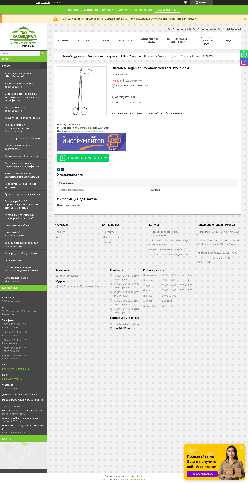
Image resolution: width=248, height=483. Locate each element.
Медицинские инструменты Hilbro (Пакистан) (21, 74)
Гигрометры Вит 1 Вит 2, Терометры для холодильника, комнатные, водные (22, 204)
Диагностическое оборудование (15, 109)
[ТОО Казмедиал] (23, 35)
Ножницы (149, 56)
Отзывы (108, 242)
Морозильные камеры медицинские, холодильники (21, 269)
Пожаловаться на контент (133, 479)
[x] (62, 170)
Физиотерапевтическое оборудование (19, 85)
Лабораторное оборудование (22, 138)
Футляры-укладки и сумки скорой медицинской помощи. (22, 175)
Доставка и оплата (149, 40)
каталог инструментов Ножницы (85, 131)
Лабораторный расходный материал (20, 185)
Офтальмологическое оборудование (17, 147)
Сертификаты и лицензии (178, 40)
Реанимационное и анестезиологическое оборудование (17, 128)
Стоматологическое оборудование (16, 279)
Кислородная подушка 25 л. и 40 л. (217, 252)
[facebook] (58, 170)
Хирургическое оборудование (22, 117)
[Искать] (43, 53)
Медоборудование (74, 56)
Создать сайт (43, 2)
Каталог (6, 65)
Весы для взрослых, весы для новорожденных (21, 244)
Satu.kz (140, 476)
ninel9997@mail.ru (12, 378)
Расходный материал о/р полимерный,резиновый (19, 216)
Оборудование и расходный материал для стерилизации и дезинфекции (22, 97)
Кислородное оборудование (21, 253)
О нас (106, 40)
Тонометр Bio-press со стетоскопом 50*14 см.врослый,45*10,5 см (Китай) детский (217, 244)
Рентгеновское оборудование (22, 156)
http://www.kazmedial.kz (15, 368)
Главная (64, 40)
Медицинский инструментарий (14, 234)
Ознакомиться (167, 9)
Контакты (126, 40)
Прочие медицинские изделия (22, 194)
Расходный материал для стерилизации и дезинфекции (22, 164)
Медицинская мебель (17, 225)
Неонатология (13, 260)
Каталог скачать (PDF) (207, 40)
